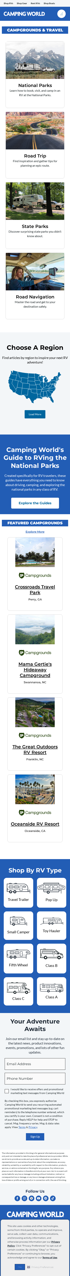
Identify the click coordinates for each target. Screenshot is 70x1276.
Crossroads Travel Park (35, 589)
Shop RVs (8, 3)
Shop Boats (49, 3)
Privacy (33, 1127)
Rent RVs (35, 3)
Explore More (35, 531)
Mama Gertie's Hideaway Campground (35, 669)
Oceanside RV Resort (35, 824)
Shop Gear (22, 3)
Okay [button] (20, 1267)
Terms (22, 1127)
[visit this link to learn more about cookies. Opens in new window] (58, 1257)
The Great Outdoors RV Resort (35, 749)
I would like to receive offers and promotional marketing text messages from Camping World (37, 1091)
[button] (40, 1267)
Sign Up (35, 1136)
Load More (35, 414)
